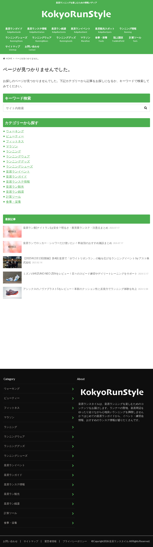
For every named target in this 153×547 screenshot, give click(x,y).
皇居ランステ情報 (37, 30)
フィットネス (15, 141)
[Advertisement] (76, 334)
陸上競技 (118, 39)
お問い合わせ (32, 48)
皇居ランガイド (13, 30)
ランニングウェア (41, 39)
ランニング (13, 151)
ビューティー (15, 136)
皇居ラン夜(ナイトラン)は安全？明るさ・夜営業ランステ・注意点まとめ (71, 227)
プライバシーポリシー (75, 541)
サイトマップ (12, 48)
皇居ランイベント (80, 30)
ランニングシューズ (16, 39)
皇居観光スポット (105, 30)
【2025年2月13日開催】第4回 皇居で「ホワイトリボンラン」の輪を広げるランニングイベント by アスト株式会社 (86, 260)
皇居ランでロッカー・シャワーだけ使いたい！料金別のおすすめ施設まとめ (73, 243)
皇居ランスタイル (119, 541)
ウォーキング (15, 131)
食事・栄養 (101, 39)
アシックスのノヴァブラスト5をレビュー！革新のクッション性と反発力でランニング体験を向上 (85, 288)
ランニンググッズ (66, 39)
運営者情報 (50, 541)
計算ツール (135, 39)
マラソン (85, 39)
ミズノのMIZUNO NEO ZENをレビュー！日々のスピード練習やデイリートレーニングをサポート (86, 273)
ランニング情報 (127, 30)
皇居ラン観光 (15, 186)
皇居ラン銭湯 (58, 30)
